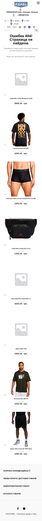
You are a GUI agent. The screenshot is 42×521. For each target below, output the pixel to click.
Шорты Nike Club (21, 349)
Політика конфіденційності (16, 471)
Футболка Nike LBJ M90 (21, 148)
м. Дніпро (16, 21)
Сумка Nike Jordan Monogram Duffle (21, 98)
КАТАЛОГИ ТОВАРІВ (12, 494)
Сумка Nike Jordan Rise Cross (21, 248)
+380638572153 (23, 15)
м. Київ (26, 21)
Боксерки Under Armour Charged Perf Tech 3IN (21, 198)
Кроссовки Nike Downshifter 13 (21, 298)
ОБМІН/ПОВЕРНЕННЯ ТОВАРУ (16, 486)
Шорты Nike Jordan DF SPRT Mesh (21, 449)
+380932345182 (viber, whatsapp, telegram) (22, 12)
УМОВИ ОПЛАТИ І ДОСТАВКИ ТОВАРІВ (20, 478)
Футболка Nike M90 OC (21, 399)
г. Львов (15, 24)
